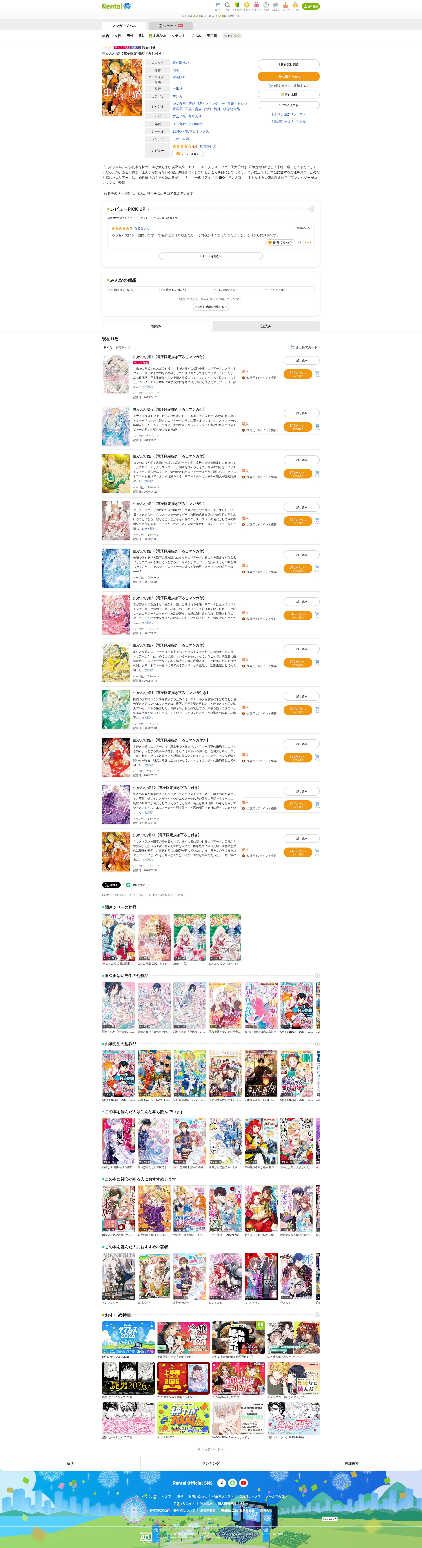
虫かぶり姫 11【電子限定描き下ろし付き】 (167, 834)
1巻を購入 (288, 76)
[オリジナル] (157, 36)
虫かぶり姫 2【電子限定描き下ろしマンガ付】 (169, 409)
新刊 (70, 1463)
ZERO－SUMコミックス (191, 131)
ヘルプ (166, 1496)
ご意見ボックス (250, 1496)
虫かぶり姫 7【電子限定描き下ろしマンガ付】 (169, 645)
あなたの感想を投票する (209, 307)
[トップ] (112, 6)
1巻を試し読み (289, 64)
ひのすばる (215, 1302)
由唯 (176, 69)
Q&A (179, 1496)
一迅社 (177, 88)
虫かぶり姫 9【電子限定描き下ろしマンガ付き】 (171, 739)
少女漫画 (179, 103)
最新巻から (123, 347)
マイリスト (290, 105)
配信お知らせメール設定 (289, 121)
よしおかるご (252, 1302)
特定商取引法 (159, 1510)
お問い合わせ (198, 1496)
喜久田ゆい (181, 62)
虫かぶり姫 (181, 138)
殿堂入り (195, 116)
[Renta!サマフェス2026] (126, 6)
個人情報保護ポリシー (233, 1503)
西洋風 (177, 108)
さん (142, 228)
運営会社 (266, 1510)
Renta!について (146, 1496)
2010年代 (179, 123)
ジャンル (230, 35)
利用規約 (206, 1503)
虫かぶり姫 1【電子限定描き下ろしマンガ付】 (169, 356)
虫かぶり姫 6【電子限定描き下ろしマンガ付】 (169, 597)
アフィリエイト (184, 1503)
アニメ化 (179, 116)
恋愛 (191, 103)
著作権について (184, 1510)
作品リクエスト (223, 1496)
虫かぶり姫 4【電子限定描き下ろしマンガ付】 (169, 503)
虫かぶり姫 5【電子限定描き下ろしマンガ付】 (169, 550)
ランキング (211, 1463)
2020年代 (195, 123)
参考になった (283, 242)
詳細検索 (352, 1463)
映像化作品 (231, 108)
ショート (173, 25)
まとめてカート (306, 347)
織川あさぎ (144, 1302)
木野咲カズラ (181, 1302)
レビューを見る (209, 256)
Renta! (106, 895)
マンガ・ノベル (124, 25)
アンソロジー (110, 1302)
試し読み (301, 360)
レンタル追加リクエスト (289, 114)
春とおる (285, 1302)
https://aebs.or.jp (164, 1540)
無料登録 (312, 6)
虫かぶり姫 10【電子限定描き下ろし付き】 (167, 787)
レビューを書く (190, 154)
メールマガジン (276, 1496)
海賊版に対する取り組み (238, 1510)
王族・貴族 (193, 108)
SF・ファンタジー (211, 103)
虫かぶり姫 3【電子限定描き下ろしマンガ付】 (169, 455)
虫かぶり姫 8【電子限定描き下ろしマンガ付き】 (171, 692)
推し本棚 (291, 94)
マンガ (177, 96)
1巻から (107, 347)
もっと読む (146, 386)
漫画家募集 (208, 1510)
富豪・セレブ (237, 103)
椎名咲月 (179, 77)
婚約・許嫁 (212, 108)
